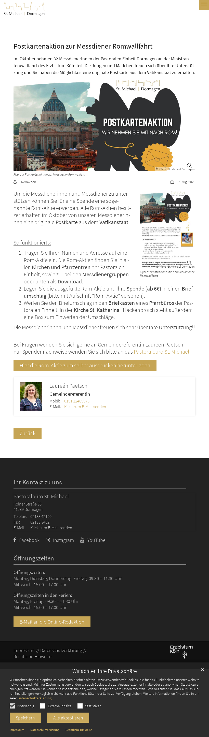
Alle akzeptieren (68, 718)
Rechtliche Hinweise (79, 730)
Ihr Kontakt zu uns (38, 482)
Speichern (25, 718)
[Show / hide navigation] (204, 5)
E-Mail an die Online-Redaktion (52, 621)
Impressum (17, 730)
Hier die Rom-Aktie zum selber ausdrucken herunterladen (85, 365)
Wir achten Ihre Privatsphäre (104, 671)
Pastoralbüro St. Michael (161, 351)
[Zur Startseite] (24, 9)
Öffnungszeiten (34, 558)
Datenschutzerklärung (34, 698)
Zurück (27, 433)
